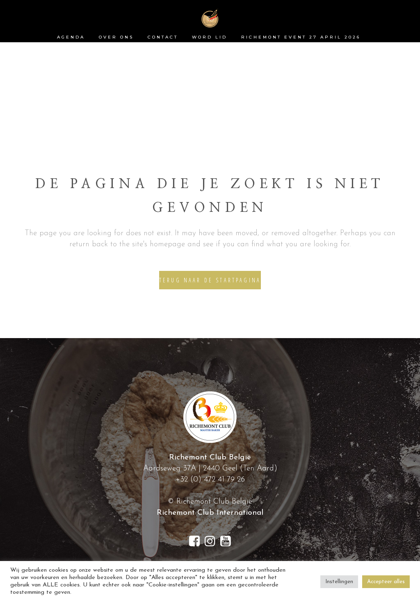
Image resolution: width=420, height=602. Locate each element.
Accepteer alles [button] (386, 581)
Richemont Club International (210, 513)
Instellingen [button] (339, 581)
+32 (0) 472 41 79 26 (210, 480)
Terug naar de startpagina (210, 280)
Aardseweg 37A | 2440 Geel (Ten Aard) (210, 469)
